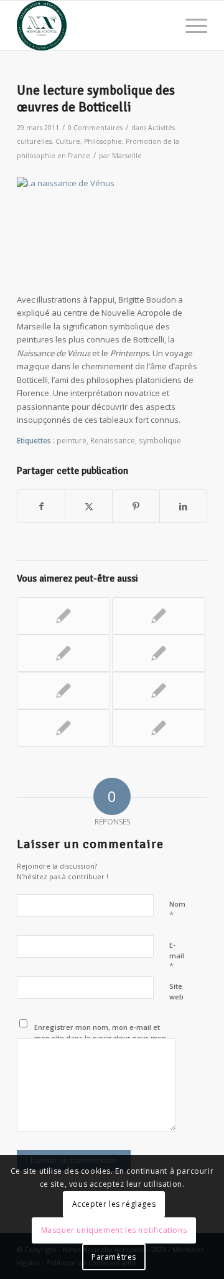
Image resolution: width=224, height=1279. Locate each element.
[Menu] (190, 25)
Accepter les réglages (114, 1204)
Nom (177, 909)
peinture (71, 440)
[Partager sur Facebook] (41, 506)
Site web (176, 991)
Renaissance (112, 440)
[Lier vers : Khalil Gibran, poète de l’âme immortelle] (63, 653)
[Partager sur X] (88, 506)
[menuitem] (190, 25)
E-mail (176, 955)
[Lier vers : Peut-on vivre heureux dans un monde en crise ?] (63, 728)
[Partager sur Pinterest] (136, 506)
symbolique (160, 440)
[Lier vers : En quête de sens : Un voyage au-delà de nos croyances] (158, 728)
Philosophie (103, 141)
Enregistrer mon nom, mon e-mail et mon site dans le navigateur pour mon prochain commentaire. (100, 1037)
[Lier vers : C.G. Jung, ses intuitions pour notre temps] (158, 690)
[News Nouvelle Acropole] (93, 25)
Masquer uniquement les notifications (114, 1230)
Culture (67, 141)
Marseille (127, 155)
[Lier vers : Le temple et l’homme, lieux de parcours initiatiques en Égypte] (158, 616)
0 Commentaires (95, 127)
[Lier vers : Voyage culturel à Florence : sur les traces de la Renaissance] (158, 653)
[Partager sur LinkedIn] (183, 506)
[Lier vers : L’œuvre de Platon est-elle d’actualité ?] (63, 690)
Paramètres (113, 1257)
